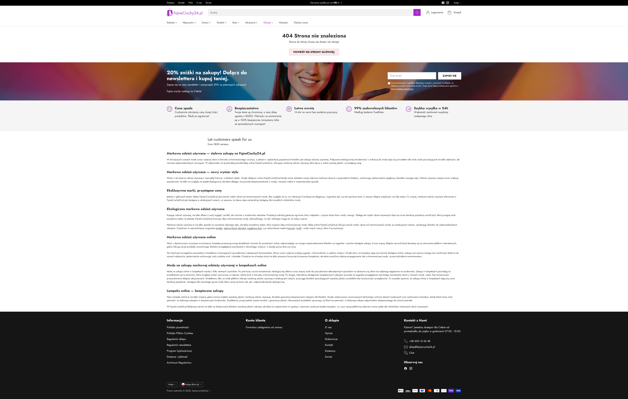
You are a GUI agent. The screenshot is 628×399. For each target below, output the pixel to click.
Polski (456, 2)
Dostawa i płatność (177, 357)
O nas (328, 327)
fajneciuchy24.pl (200, 390)
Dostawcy (330, 351)
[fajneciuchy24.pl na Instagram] (447, 3)
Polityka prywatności (178, 327)
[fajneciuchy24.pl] (185, 12)
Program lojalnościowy (179, 351)
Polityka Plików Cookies (180, 333)
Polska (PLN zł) (192, 384)
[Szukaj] (417, 12)
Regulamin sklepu (176, 339)
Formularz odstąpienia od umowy (264, 327)
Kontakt (329, 345)
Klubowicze (331, 339)
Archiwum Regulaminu (179, 362)
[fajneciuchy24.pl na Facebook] (443, 3)
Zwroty (328, 357)
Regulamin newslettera (179, 345)
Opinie (328, 333)
